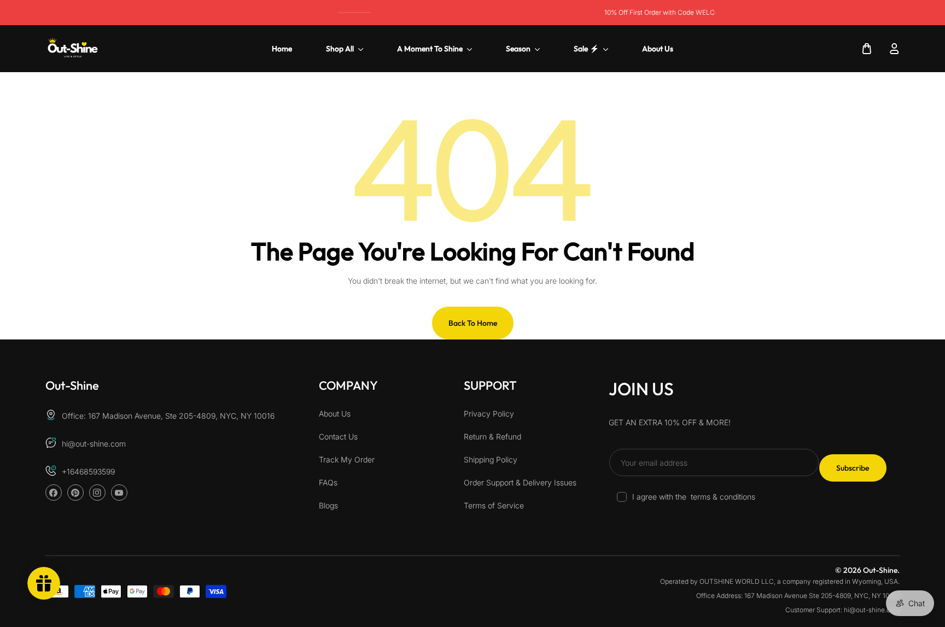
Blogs (328, 506)
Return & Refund (492, 437)
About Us (335, 414)
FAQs (328, 483)
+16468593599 (88, 472)
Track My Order (347, 460)
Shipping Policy (490, 460)
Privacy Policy (489, 414)
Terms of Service (494, 506)
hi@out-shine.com (94, 444)
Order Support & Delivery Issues (520, 483)
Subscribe (852, 468)
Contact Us (338, 437)
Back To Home (472, 323)
